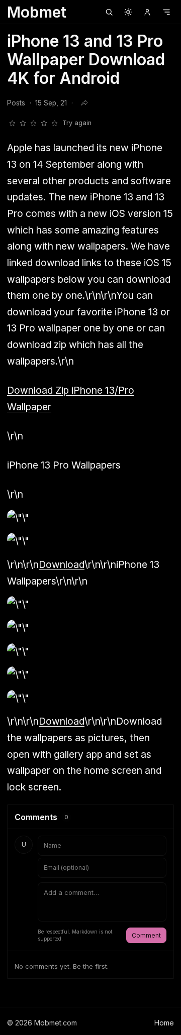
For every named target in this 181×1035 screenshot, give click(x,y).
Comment (146, 935)
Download (61, 564)
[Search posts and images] (109, 12)
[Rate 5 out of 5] (54, 123)
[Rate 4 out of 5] (44, 123)
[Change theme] (128, 12)
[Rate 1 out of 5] (12, 123)
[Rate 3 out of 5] (33, 123)
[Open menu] (166, 12)
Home (164, 1022)
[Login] (147, 12)
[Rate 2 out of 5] (23, 123)
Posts (16, 103)
